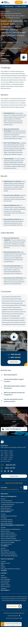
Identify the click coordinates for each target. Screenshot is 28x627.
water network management (9, 598)
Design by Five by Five (13, 615)
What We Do (4, 494)
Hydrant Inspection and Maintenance (10, 529)
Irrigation (3, 567)
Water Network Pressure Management (11, 540)
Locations (4, 570)
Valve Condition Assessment (8, 536)
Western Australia (5, 586)
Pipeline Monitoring (6, 508)
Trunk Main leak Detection (7, 504)
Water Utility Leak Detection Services (10, 569)
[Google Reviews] (14, 606)
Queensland (4, 577)
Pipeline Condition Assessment (9, 535)
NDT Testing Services (6, 544)
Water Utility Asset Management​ (9, 555)
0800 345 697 (21, 6)
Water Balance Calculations (8, 552)
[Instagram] (5, 471)
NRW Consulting (5, 550)
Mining (2, 565)
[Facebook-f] (8, 471)
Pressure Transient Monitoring (8, 538)
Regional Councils (5, 563)
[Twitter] (2, 471)
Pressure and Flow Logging (7, 542)
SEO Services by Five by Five (13, 618)
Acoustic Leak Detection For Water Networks (12, 502)
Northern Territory (5, 585)
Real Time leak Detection (7, 510)
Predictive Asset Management (9, 554)
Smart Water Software (6, 523)
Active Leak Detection (6, 500)
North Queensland (5, 579)
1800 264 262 (9, 6)
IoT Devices (4, 518)
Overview (3, 499)
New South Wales (5, 581)
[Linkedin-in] (11, 471)
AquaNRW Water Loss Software (9, 516)
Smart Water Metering (6, 519)
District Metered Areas (6, 506)
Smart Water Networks (6, 521)
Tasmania (3, 588)
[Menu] (25, 2)
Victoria (3, 575)
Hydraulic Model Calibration (8, 533)
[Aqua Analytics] (5, 3)
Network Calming (5, 531)
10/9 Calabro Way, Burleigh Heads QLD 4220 (13, 447)
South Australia (5, 583)
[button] (13, 433)
